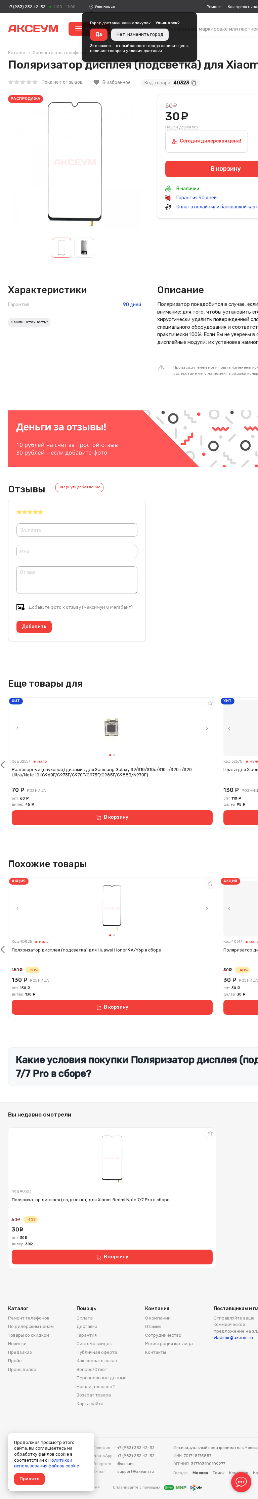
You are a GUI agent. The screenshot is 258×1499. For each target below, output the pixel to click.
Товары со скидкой (28, 1335)
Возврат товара (94, 1394)
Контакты (155, 1352)
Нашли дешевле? (181, 127)
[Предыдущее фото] (17, 728)
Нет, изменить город (140, 34)
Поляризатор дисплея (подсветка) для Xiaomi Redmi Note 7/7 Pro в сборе (91, 1199)
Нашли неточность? (29, 322)
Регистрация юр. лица (169, 1343)
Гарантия (87, 1335)
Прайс (15, 1360)
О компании (158, 1318)
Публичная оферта (97, 1352)
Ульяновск (105, 6)
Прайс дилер (22, 1369)
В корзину (116, 817)
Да (98, 34)
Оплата (85, 1318)
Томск (218, 1472)
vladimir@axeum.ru (233, 1337)
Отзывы (153, 1326)
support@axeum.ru (135, 1471)
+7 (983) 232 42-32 (26, 7)
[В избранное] (210, 703)
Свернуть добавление (79, 487)
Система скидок (94, 1343)
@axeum (125, 1463)
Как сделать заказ (97, 1360)
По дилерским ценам (31, 1326)
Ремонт (214, 7)
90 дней (132, 305)
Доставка (87, 1326)
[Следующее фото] (207, 728)
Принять (29, 1478)
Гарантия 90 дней (196, 198)
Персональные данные (102, 1377)
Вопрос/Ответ (92, 1369)
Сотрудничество (163, 1335)
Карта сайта (90, 1403)
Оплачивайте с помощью (137, 1487)
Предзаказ (20, 1352)
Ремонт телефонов (28, 1318)
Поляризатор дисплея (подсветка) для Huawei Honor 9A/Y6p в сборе (86, 950)
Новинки (17, 1343)
